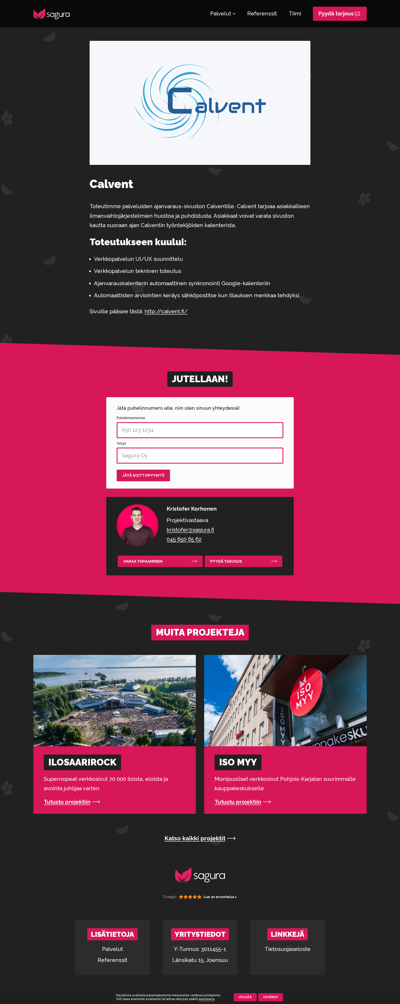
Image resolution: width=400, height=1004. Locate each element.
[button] (160, 561)
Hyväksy (270, 997)
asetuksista (207, 999)
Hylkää (245, 997)
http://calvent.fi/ (166, 311)
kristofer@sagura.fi (190, 530)
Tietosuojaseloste (287, 949)
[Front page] (51, 13)
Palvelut (112, 949)
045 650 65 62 (184, 539)
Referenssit (112, 960)
